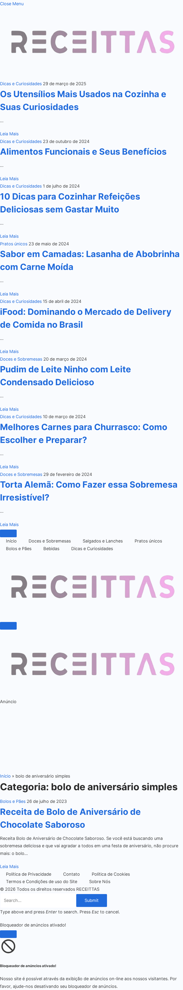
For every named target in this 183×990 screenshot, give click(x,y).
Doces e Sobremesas (21, 359)
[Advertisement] (91, 739)
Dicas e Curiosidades (21, 83)
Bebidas (51, 548)
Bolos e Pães (18, 548)
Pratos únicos (13, 243)
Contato (71, 874)
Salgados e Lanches (103, 540)
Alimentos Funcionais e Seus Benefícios (83, 151)
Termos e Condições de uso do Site (41, 881)
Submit (92, 900)
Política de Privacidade (28, 874)
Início (11, 540)
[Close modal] (8, 934)
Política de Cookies (111, 874)
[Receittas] (91, 616)
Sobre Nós (99, 881)
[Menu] (8, 533)
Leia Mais (9, 133)
